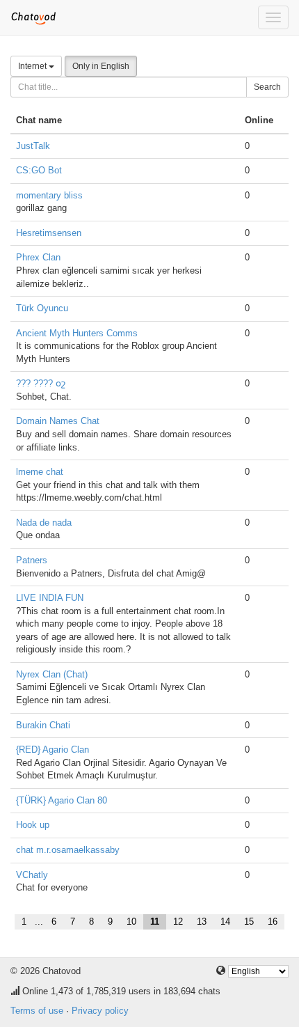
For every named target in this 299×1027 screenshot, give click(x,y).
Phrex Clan (38, 257)
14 (225, 921)
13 (202, 921)
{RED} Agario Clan (52, 749)
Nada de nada (44, 522)
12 (178, 921)
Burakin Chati (43, 725)
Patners (31, 560)
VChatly (32, 875)
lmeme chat (39, 472)
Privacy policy (100, 1010)
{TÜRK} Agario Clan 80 (61, 800)
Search (267, 87)
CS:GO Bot (39, 170)
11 (154, 921)
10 (131, 921)
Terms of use (36, 1010)
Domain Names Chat (57, 421)
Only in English (100, 66)
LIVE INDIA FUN (49, 598)
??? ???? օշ (40, 383)
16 (272, 921)
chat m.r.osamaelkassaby (68, 850)
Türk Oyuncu (42, 308)
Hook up (32, 825)
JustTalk (33, 146)
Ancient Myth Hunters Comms (77, 333)
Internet (33, 66)
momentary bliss (49, 195)
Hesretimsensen (48, 233)
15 (249, 921)
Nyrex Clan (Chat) (52, 674)
